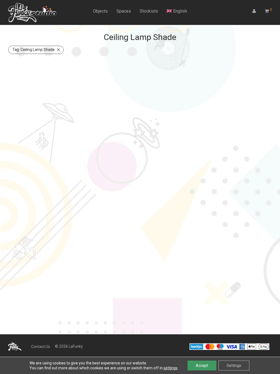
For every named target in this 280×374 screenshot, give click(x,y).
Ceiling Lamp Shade (33, 49)
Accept (202, 365)
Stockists (149, 11)
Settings (234, 365)
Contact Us (40, 346)
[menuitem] (176, 11)
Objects (100, 11)
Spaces (123, 11)
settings (170, 368)
